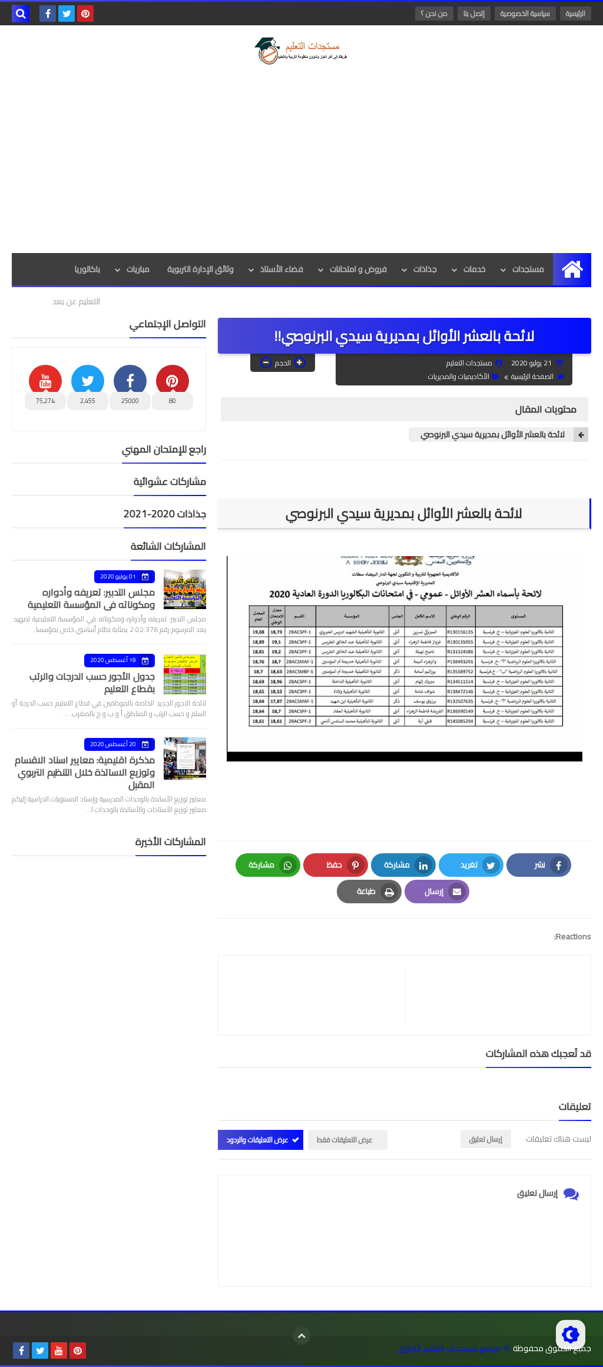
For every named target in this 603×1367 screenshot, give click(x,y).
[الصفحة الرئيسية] (572, 269)
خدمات (474, 269)
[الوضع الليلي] (570, 1334)
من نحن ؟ (434, 13)
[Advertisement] (301, 159)
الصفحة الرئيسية (532, 376)
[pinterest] (85, 13)
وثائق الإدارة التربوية (200, 269)
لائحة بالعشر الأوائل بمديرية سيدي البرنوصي (492, 434)
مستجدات (528, 269)
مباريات (138, 269)
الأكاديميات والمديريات (458, 376)
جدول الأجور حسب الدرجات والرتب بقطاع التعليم (92, 682)
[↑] (301, 1336)
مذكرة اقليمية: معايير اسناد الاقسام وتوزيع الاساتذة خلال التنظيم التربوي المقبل (85, 772)
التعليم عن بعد (76, 301)
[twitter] (66, 13)
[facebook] (47, 13)
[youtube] (59, 1350)
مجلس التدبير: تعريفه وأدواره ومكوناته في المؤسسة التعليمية (91, 598)
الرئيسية (575, 13)
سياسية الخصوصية (525, 13)
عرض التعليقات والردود (258, 1139)
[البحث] (20, 13)
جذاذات (425, 269)
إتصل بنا (474, 13)
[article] (317, 995)
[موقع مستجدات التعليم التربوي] (301, 51)
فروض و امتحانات (358, 269)
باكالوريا (87, 269)
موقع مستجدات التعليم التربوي (449, 1348)
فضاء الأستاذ (281, 269)
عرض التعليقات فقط (345, 1139)
